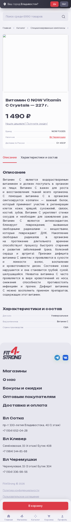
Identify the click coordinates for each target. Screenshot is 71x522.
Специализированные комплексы (48, 28)
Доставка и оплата (25, 405)
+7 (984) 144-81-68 (15, 451)
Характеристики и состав (39, 157)
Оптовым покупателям (29, 397)
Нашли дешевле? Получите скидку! (27, 123)
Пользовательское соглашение (21, 496)
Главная (7, 28)
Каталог (21, 28)
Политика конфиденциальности (21, 490)
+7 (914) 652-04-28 (15, 430)
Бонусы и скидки (22, 388)
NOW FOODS (58, 131)
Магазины (15, 371)
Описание (10, 157)
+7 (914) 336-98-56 (15, 471)
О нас (9, 379)
